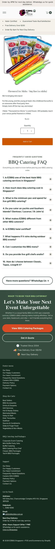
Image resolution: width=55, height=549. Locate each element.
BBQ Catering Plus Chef (12, 448)
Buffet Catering (9, 446)
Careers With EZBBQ (11, 380)
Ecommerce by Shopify (41, 541)
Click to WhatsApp (10, 530)
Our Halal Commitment (11, 375)
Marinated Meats (9, 413)
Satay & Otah (8, 415)
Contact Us (7, 388)
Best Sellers (7, 400)
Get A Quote (27, 337)
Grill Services (8, 408)
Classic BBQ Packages (12, 451)
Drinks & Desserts (10, 405)
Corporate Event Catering (13, 441)
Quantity (27, 125)
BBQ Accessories (9, 403)
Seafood (6, 421)
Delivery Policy (9, 383)
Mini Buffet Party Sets (11, 443)
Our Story (6, 370)
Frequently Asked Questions (14, 378)
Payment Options (9, 385)
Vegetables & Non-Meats (12, 428)
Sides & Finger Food (10, 426)
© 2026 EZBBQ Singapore (13, 541)
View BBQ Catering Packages (27, 328)
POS (26, 541)
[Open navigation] (4, 12)
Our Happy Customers (11, 373)
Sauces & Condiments (11, 423)
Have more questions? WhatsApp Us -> (27, 280)
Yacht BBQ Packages (11, 453)
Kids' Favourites (9, 418)
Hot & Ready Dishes (10, 411)
